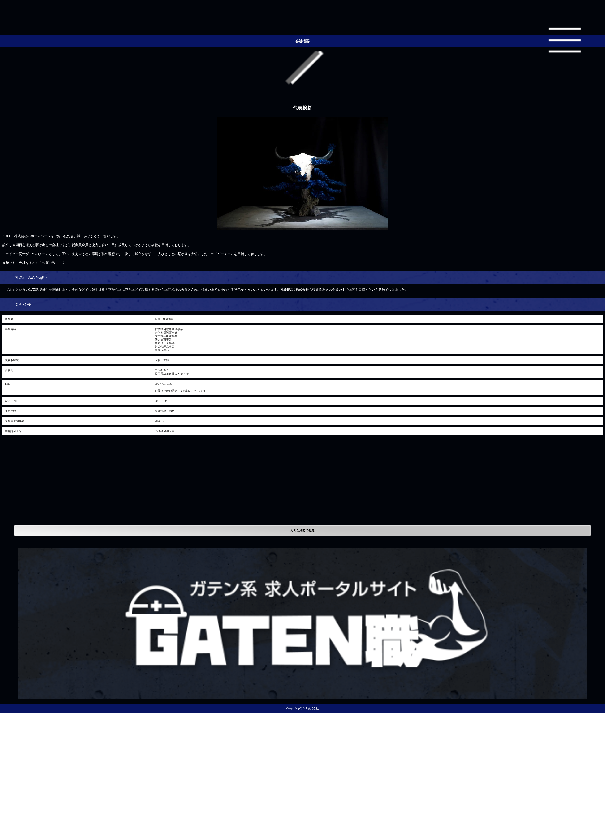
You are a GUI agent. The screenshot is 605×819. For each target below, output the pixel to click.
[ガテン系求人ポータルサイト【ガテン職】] (302, 697)
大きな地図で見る (302, 530)
